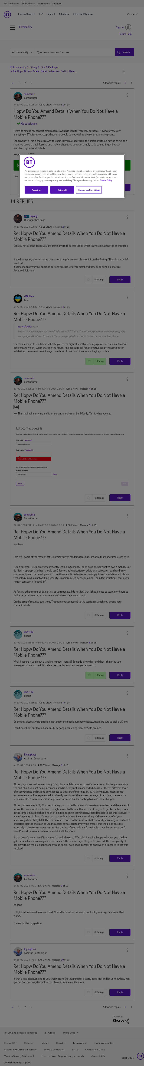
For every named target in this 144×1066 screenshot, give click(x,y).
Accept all (36, 190)
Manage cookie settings (89, 190)
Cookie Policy (106, 180)
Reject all (62, 190)
